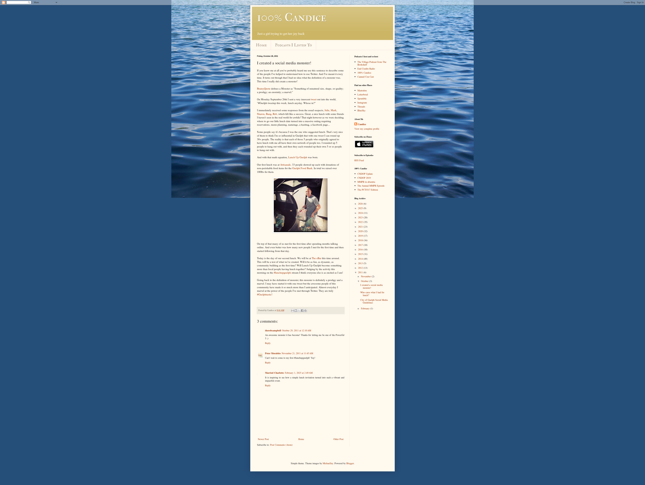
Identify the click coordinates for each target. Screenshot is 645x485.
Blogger (350, 463)
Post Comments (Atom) (281, 444)
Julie (327, 110)
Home (261, 45)
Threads (361, 106)
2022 (360, 222)
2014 (360, 258)
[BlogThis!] (295, 310)
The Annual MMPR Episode (370, 185)
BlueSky (361, 110)
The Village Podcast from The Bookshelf (371, 63)
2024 (360, 212)
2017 (360, 245)
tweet (313, 99)
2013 (360, 263)
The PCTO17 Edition (367, 189)
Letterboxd (362, 94)
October (365, 281)
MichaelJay (328, 463)
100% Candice (291, 17)
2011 (360, 272)
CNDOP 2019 (364, 177)
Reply (268, 343)
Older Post (338, 439)
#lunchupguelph (282, 272)
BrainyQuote (263, 88)
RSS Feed (359, 160)
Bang (268, 114)
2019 (360, 235)
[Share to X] (299, 310)
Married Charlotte (274, 372)
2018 (360, 240)
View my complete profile (366, 128)
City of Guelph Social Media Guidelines (374, 301)
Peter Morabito (273, 353)
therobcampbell (273, 330)
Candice (362, 124)
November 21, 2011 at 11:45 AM (297, 353)
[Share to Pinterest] (305, 310)
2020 (360, 231)
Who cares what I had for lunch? (372, 294)
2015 (360, 254)
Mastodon (362, 90)
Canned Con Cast (365, 76)
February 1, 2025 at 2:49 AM (299, 372)
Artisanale (285, 164)
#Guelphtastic (264, 294)
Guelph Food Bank (302, 168)
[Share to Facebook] (302, 310)
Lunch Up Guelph (297, 157)
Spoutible (362, 98)
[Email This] (292, 310)
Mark (333, 110)
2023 (360, 217)
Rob (275, 114)
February (365, 308)
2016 (360, 249)
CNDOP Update (365, 173)
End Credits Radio (366, 68)
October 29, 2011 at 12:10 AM (296, 330)
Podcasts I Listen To (293, 45)
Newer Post (263, 439)
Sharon (261, 114)
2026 (360, 203)
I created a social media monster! (371, 286)
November (366, 276)
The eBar (316, 258)
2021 (360, 226)
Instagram (362, 102)
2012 (360, 267)
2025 (360, 208)
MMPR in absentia (366, 181)
